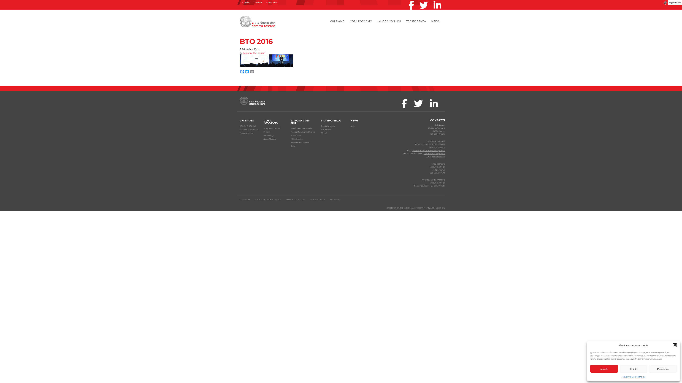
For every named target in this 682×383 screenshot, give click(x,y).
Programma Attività (272, 128)
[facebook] (412, 0)
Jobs (293, 146)
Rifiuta (633, 369)
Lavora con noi (389, 21)
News (435, 21)
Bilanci (324, 133)
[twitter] (425, 0)
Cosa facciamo (361, 21)
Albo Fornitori (297, 138)
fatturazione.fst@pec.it (434, 153)
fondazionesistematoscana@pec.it (428, 150)
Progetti (267, 131)
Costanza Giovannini (253, 53)
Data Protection (295, 199)
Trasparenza (416, 21)
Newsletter (272, 2)
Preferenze (663, 369)
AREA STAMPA (317, 199)
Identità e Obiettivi (248, 125)
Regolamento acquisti (300, 142)
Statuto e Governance (249, 129)
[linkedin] (438, 0)
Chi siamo (337, 21)
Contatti (258, 2)
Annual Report (270, 138)
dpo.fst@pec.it (438, 157)
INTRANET (246, 2)
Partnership (269, 135)
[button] (675, 345)
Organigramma (246, 133)
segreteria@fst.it (437, 147)
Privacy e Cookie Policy (633, 376)
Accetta (604, 369)
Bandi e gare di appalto (301, 128)
